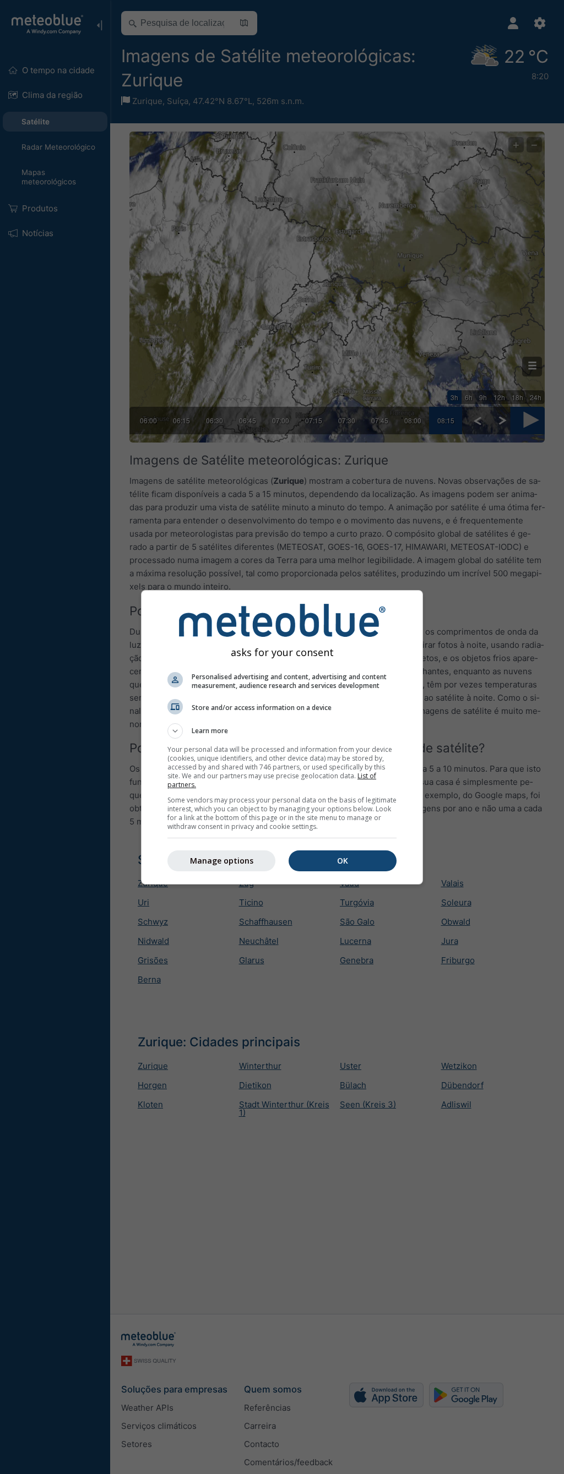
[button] (282, 731)
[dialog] (282, 737)
